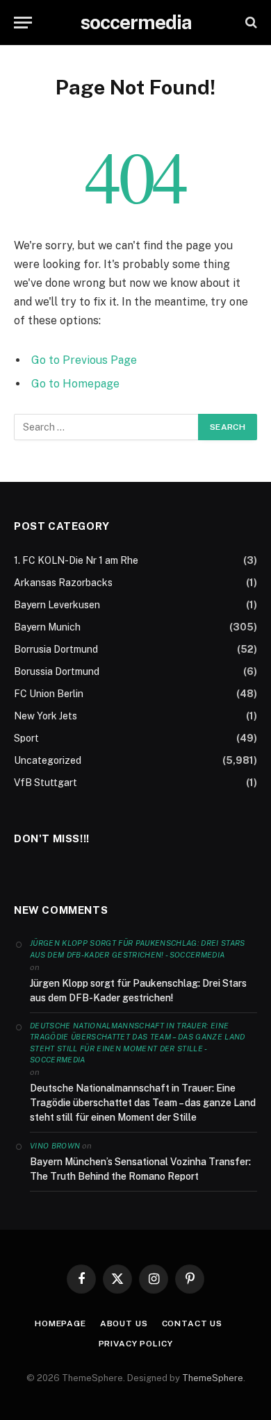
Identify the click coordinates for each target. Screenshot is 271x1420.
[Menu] (23, 22)
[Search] (250, 22)
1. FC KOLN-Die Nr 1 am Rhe (76, 560)
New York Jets (45, 715)
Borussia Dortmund (56, 671)
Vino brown (55, 1146)
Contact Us (192, 1323)
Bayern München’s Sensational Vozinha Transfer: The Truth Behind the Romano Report (140, 1169)
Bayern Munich (47, 627)
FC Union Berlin (48, 693)
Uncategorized (47, 760)
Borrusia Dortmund (56, 649)
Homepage (60, 1323)
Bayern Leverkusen (57, 604)
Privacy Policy (136, 1343)
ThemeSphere (212, 1378)
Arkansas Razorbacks (63, 582)
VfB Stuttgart (45, 782)
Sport (26, 738)
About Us (124, 1323)
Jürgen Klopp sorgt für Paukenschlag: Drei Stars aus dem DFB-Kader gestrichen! (138, 990)
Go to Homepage (75, 383)
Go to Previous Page (84, 360)
